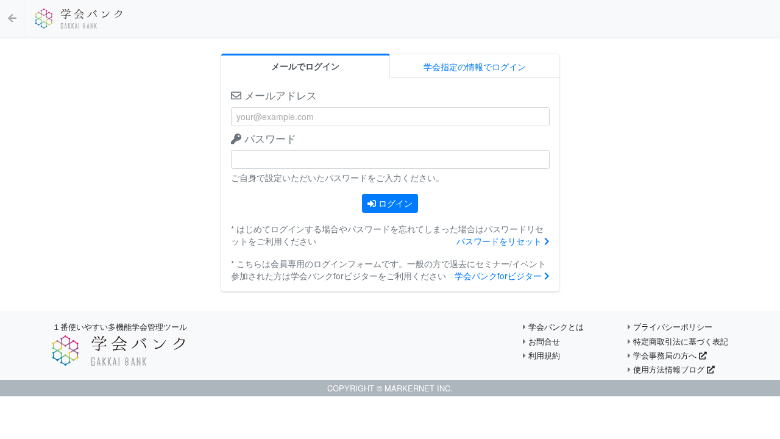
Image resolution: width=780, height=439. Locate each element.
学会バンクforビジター (499, 275)
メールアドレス (279, 94)
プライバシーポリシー (671, 326)
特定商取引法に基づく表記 (679, 341)
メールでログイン (305, 66)
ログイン (394, 203)
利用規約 (543, 355)
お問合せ (543, 341)
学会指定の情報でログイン (475, 66)
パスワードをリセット (500, 241)
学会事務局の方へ (665, 355)
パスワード (268, 138)
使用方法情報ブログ (669, 369)
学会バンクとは (555, 326)
